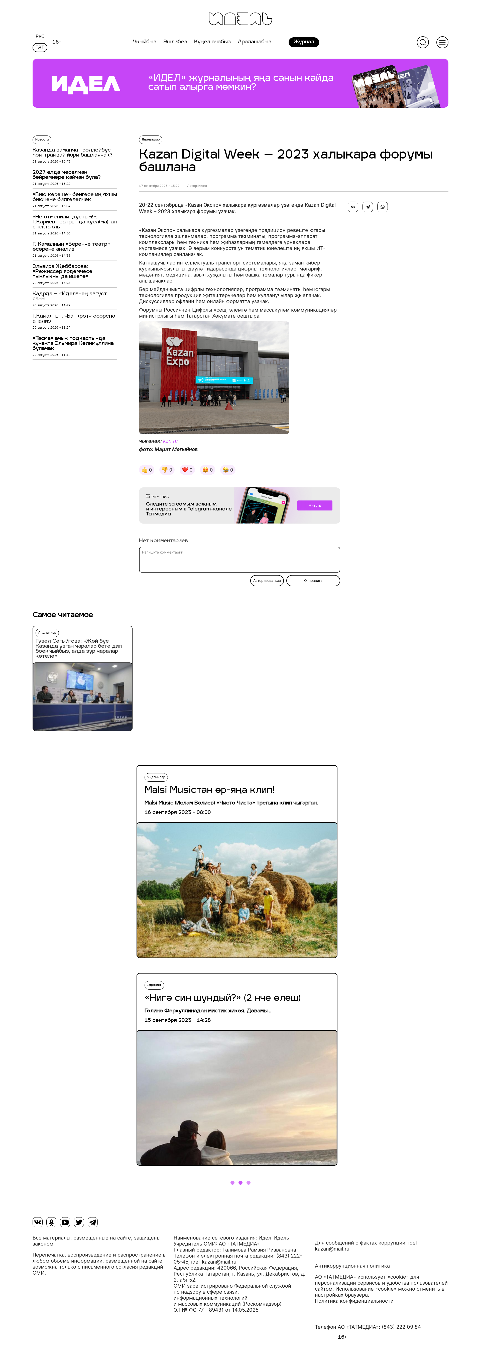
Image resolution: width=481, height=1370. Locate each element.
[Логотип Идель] (240, 19)
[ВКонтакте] (353, 207)
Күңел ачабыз (212, 42)
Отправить (313, 581)
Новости (42, 139)
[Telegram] (368, 207)
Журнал (304, 42)
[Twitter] (79, 1222)
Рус (40, 37)
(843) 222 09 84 (401, 1327)
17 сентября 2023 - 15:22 (159, 186)
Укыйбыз (144, 42)
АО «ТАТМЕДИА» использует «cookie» (362, 1277)
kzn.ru (170, 441)
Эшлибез (175, 42)
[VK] (38, 1222)
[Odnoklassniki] (51, 1222)
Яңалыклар (151, 139)
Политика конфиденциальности (354, 1301)
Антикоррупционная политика (352, 1266)
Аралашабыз (254, 42)
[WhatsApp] (382, 207)
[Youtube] (65, 1222)
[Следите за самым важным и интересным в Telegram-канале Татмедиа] (239, 506)
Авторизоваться (267, 581)
